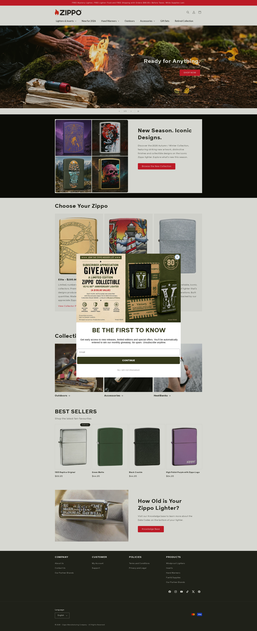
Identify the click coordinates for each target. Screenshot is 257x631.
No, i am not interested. (128, 370)
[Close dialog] (177, 257)
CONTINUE (128, 360)
